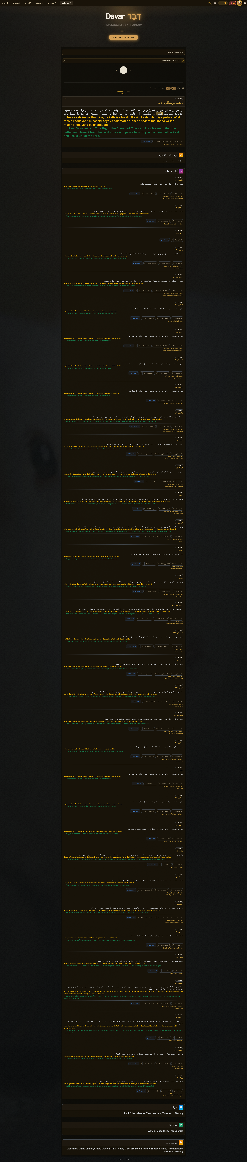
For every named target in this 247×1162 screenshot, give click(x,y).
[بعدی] (116, 70)
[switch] (173, 88)
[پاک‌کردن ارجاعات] (64, 61)
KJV (128, 93)
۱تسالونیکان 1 (177, 134)
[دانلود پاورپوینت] (150, 88)
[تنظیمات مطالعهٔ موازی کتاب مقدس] (179, 88)
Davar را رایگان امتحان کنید (123, 37)
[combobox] (123, 52)
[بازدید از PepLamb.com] (239, 3)
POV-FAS (120, 93)
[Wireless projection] (155, 88)
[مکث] (123, 70)
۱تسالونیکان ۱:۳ (170, 102)
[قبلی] (131, 70)
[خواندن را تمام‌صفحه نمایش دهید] (159, 88)
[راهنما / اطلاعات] (183, 61)
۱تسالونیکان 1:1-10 (161, 134)
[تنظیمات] (183, 88)
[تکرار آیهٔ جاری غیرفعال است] (163, 88)
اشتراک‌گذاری (145, 134)
